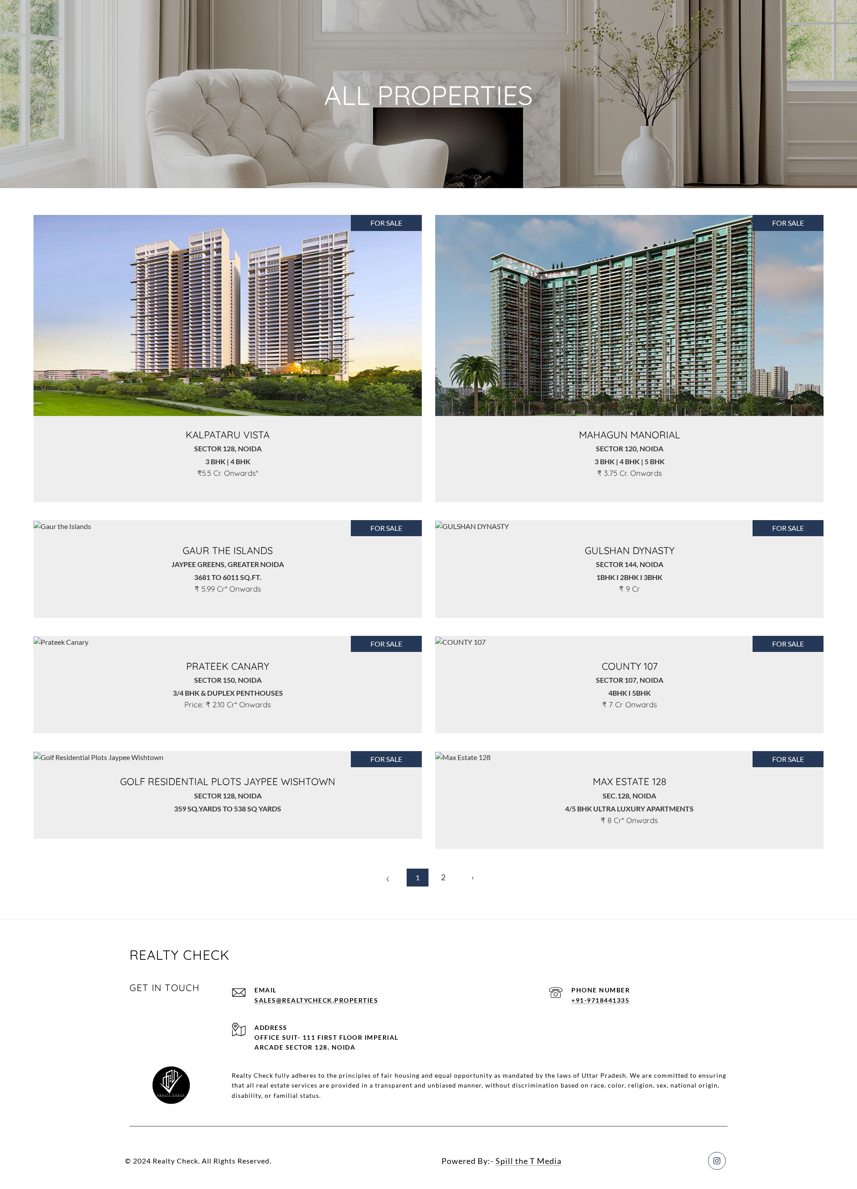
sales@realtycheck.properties (316, 1000)
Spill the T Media (528, 1161)
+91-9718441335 (600, 1000)
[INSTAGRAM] (717, 1161)
